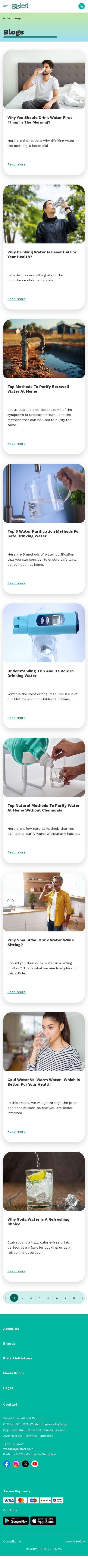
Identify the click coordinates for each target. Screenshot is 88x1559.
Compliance (12, 1541)
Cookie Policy (75, 1541)
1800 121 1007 (13, 1444)
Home (6, 18)
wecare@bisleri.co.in (18, 1449)
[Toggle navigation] (6, 6)
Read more (16, 164)
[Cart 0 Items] (81, 6)
